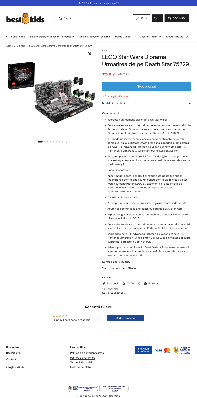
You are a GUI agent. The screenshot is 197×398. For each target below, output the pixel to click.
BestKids (114, 396)
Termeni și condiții (81, 362)
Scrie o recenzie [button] (126, 318)
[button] (177, 18)
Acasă (9, 45)
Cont (144, 18)
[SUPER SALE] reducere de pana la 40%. (98, 3)
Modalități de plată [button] (113, 103)
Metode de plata (80, 367)
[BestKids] (27, 18)
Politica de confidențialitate (87, 353)
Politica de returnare (82, 357)
